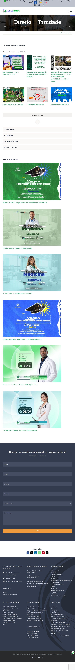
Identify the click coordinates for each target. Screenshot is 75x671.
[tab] (37, 45)
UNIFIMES (16, 654)
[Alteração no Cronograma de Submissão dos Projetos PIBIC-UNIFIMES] (37, 62)
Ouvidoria (6, 611)
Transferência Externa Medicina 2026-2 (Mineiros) (20, 430)
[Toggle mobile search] (68, 11)
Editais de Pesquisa (9, 620)
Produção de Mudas (33, 637)
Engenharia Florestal (57, 584)
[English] (45, 2)
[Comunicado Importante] (37, 94)
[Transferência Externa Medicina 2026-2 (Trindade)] (37, 363)
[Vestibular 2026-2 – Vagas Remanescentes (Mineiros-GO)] (37, 318)
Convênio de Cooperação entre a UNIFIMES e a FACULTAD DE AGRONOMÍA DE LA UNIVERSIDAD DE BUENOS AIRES (61, 76)
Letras (53, 586)
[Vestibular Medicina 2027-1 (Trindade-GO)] (37, 272)
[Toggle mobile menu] (71, 11)
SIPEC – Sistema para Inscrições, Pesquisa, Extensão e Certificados (37, 610)
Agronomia (54, 573)
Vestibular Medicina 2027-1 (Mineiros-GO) (17, 248)
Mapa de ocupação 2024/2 (60, 104)
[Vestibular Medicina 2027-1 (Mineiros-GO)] (37, 227)
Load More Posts (37, 115)
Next (69, 33)
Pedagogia (54, 592)
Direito (53, 576)
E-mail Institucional (33, 607)
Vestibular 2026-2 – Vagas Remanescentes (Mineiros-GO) (22, 339)
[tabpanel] (37, 88)
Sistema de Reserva (33, 616)
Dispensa (54, 613)
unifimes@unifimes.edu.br (14, 581)
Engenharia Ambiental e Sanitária (61, 580)
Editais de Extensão (9, 622)
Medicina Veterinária (57, 590)
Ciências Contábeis (57, 575)
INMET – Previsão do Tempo (59, 630)
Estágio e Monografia (57, 616)
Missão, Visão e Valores (10, 595)
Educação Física (56, 578)
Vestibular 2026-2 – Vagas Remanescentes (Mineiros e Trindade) (25, 202)
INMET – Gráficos (56, 634)
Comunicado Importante (35, 104)
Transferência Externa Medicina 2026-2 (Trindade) (20, 385)
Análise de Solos (32, 633)
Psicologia (54, 594)
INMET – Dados (55, 632)
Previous (63, 33)
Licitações (54, 611)
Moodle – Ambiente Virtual (35, 620)
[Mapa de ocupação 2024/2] (61, 94)
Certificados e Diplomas (34, 618)
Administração (55, 571)
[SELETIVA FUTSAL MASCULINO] (13, 94)
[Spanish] (40, 2)
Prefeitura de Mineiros (58, 622)
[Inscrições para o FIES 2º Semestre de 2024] (13, 62)
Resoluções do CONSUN (10, 614)
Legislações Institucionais (10, 609)
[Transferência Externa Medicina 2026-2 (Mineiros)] (37, 409)
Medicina (54, 588)
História (5, 593)
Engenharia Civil (56, 582)
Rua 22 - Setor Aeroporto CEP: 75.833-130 (13, 574)
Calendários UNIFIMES (9, 607)
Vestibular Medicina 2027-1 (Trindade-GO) (17, 294)
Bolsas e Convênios (57, 614)
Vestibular (54, 607)
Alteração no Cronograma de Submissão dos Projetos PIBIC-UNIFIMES (37, 74)
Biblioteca (54, 620)
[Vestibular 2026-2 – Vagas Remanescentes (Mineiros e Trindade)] (37, 181)
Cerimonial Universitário (58, 618)
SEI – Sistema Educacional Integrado (35, 613)
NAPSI (5, 624)
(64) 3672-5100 (10, 578)
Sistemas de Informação (58, 596)
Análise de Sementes (33, 631)
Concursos (54, 609)
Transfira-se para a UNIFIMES (60, 636)
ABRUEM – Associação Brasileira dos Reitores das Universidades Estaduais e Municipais (61, 626)
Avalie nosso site (8, 613)
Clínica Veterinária (32, 635)
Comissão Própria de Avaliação (12, 618)
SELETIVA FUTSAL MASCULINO (13, 105)
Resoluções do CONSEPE (10, 616)
